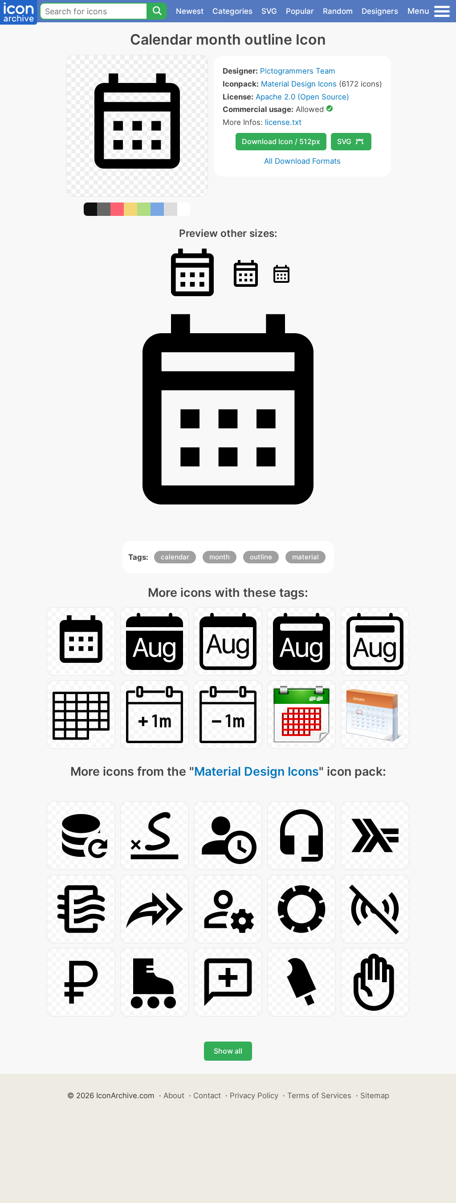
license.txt (283, 122)
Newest (190, 11)
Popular (300, 11)
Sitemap (374, 1095)
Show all (228, 1050)
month (219, 557)
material (305, 557)
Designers (380, 11)
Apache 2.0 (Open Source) (302, 96)
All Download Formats (302, 161)
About (173, 1095)
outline (261, 557)
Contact (207, 1095)
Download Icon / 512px (281, 141)
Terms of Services (319, 1095)
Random (338, 11)
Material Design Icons (299, 83)
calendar (175, 557)
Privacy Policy (254, 1095)
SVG (269, 11)
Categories (232, 11)
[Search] (157, 11)
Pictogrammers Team (297, 70)
